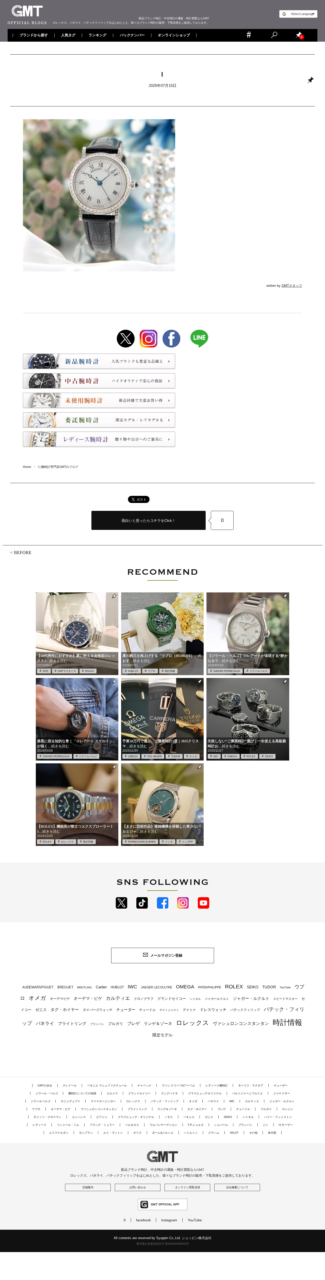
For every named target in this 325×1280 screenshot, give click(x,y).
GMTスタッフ (292, 286)
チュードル (147, 1010)
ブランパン (97, 1023)
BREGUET (65, 987)
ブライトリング (72, 1023)
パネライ (45, 1023)
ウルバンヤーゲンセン (163, 1124)
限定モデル (162, 1035)
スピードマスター (285, 998)
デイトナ (189, 1010)
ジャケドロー (281, 1093)
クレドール (70, 1085)
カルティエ (118, 998)
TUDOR (175, 756)
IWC (215, 756)
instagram (169, 1220)
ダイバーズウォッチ (97, 1010)
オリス (137, 1132)
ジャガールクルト (217, 998)
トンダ (169, 841)
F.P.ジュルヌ (196, 1124)
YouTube (285, 987)
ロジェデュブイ (70, 1101)
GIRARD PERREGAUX (226, 671)
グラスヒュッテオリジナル (205, 1093)
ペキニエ (188, 1116)
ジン (265, 1124)
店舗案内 (87, 1187)
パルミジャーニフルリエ (247, 1093)
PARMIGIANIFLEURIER (142, 841)
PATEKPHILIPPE (209, 987)
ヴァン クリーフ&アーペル (178, 1085)
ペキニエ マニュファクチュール (107, 1085)
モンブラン (86, 1132)
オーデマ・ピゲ (88, 998)
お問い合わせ (137, 1187)
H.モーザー (286, 1124)
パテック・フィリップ (164, 1101)
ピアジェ (101, 1116)
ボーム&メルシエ (162, 1132)
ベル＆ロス (132, 1124)
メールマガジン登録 (166, 955)
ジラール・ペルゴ (47, 1093)
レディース (39, 1124)
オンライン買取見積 (187, 1187)
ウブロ (151, 671)
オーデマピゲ (60, 999)
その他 (253, 1132)
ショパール (221, 1124)
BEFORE (22, 552)
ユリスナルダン (59, 1132)
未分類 (272, 1132)
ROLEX (89, 671)
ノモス (169, 1116)
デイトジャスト (169, 1010)
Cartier (101, 987)
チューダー (125, 1009)
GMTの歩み (45, 1085)
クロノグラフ (144, 999)
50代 (45, 671)
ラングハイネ (169, 1093)
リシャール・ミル (68, 1124)
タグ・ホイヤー (65, 1009)
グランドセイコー (171, 999)
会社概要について (237, 1187)
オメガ (193, 756)
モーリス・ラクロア (250, 1085)
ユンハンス (79, 1116)
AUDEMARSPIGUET (38, 987)
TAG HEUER (154, 756)
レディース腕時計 (216, 1085)
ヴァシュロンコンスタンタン (241, 1023)
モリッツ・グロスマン (47, 1116)
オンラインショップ (174, 35)
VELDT (234, 1132)
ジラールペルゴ (258, 671)
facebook (143, 1220)
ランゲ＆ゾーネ (158, 1023)
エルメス (112, 1093)
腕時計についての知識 (82, 1093)
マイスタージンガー (103, 1101)
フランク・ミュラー (102, 1124)
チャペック (144, 1085)
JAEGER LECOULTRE (156, 987)
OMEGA (133, 756)
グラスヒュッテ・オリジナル (136, 1116)
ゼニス (41, 1010)
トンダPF (187, 841)
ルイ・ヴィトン (113, 1132)
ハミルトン (191, 1132)
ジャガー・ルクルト (251, 998)
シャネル (195, 998)
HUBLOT (133, 671)
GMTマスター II (67, 671)
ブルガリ (115, 1023)
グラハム (213, 1132)
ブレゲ (133, 1023)
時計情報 (170, 671)
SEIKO (269, 756)
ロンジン (287, 1109)
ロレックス (67, 841)
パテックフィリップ (245, 1010)
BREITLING (84, 987)
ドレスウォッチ (213, 1010)
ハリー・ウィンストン (278, 1116)
